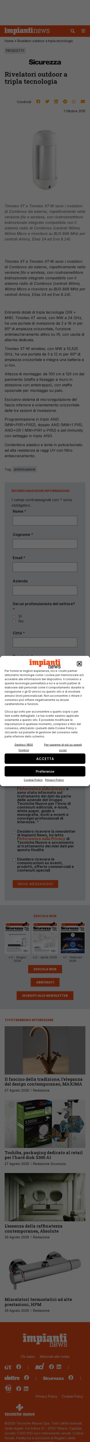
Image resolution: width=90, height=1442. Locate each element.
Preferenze (45, 771)
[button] (79, 664)
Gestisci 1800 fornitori (24, 747)
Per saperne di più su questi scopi (63, 747)
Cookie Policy (33, 780)
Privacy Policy (54, 780)
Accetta (45, 758)
